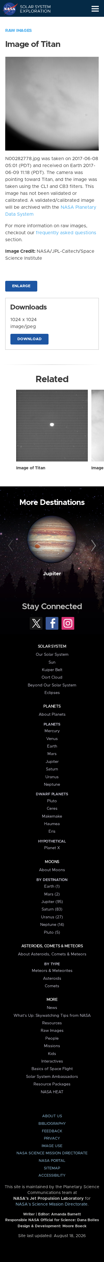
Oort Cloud (52, 677)
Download (29, 339)
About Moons (52, 870)
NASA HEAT (52, 1092)
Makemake (52, 816)
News (52, 1008)
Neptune (52, 785)
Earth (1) (52, 886)
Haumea (52, 824)
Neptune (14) (52, 925)
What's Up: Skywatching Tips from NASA (52, 1016)
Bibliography (52, 1124)
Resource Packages (52, 1084)
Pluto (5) (52, 933)
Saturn (52, 769)
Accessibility (52, 1175)
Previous (11, 546)
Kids (52, 1054)
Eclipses (52, 693)
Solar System (52, 646)
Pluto (52, 801)
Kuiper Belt (52, 670)
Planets (51, 706)
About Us (52, 1116)
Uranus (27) (52, 917)
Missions (52, 1046)
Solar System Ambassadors (52, 1077)
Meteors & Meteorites (52, 971)
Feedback (52, 1131)
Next (93, 546)
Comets (52, 986)
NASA (7, 8)
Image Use (52, 1146)
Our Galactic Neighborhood (32, 22)
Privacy (52, 1138)
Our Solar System (52, 655)
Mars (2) (52, 894)
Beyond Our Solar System (52, 685)
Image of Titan (30, 468)
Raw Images (18, 31)
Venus (52, 739)
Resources (52, 1023)
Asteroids (52, 979)
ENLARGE (21, 286)
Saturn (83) (52, 909)
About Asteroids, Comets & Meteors (52, 954)
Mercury (52, 731)
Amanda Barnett (66, 1214)
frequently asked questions (66, 232)
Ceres (52, 809)
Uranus (52, 777)
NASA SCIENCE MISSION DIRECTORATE (52, 1153)
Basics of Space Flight (52, 1069)
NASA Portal (52, 1161)
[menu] (95, 8)
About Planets (52, 714)
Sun (52, 662)
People (52, 1038)
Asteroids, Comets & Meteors (52, 946)
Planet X (52, 848)
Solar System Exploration (32, 8)
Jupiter (52, 573)
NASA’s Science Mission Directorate (52, 1204)
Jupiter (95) (52, 902)
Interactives (52, 1061)
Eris (52, 831)
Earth (52, 746)
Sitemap (52, 1168)
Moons (52, 862)
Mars (52, 754)
